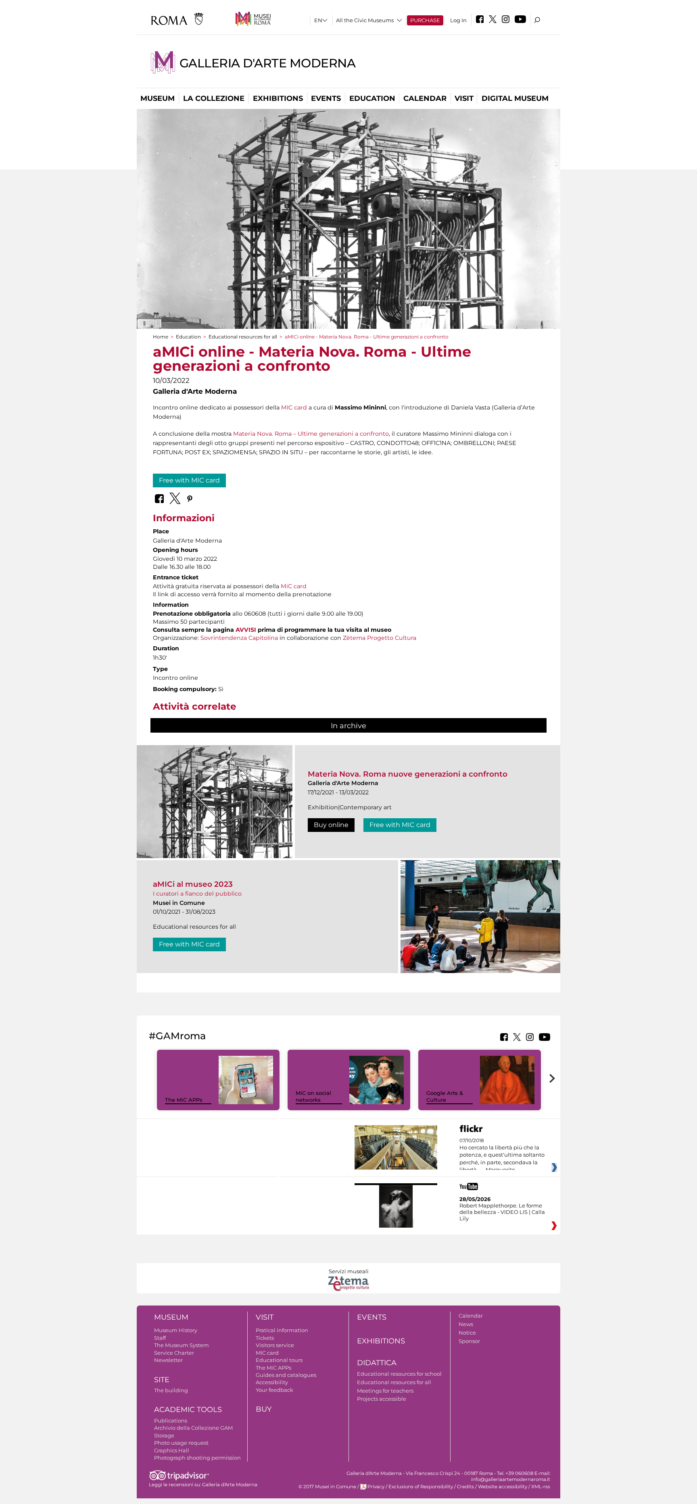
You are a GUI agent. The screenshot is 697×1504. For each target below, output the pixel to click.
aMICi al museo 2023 (193, 884)
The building (171, 1390)
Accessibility (272, 1382)
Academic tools (188, 1409)
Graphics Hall (171, 1450)
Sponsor (469, 1341)
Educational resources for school (399, 1373)
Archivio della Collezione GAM (193, 1428)
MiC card (294, 586)
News (466, 1324)
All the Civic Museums (365, 20)
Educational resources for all (243, 337)
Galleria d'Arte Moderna (267, 63)
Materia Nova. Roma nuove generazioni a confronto (407, 774)
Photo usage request (181, 1442)
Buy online (331, 825)
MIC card (294, 407)
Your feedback (274, 1390)
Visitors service (275, 1345)
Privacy (375, 1486)
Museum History (175, 1330)
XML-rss (540, 1486)
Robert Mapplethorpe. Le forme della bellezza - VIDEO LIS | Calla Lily (502, 1212)
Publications (170, 1420)
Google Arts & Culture (444, 1096)
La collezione (213, 98)
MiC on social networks (313, 1096)
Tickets (265, 1338)
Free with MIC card (189, 480)
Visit (464, 98)
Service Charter (174, 1352)
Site (161, 1379)
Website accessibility (502, 1486)
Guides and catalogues (286, 1375)
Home (160, 337)
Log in (458, 20)
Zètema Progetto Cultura (379, 637)
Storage (164, 1435)
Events (326, 98)
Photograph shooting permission (197, 1457)
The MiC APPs (183, 1100)
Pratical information (282, 1330)
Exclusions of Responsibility (420, 1486)
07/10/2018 (502, 1155)
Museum (157, 98)
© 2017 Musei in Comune (327, 1486)
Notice (467, 1332)
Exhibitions (278, 98)
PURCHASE (425, 20)
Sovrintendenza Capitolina (239, 637)
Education (372, 98)
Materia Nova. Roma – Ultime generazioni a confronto (311, 433)
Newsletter (168, 1360)
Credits (465, 1486)
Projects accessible (381, 1398)
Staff (160, 1338)
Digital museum (515, 98)
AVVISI (246, 629)
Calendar (425, 98)
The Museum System (181, 1345)
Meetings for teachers (385, 1390)
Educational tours (279, 1360)
